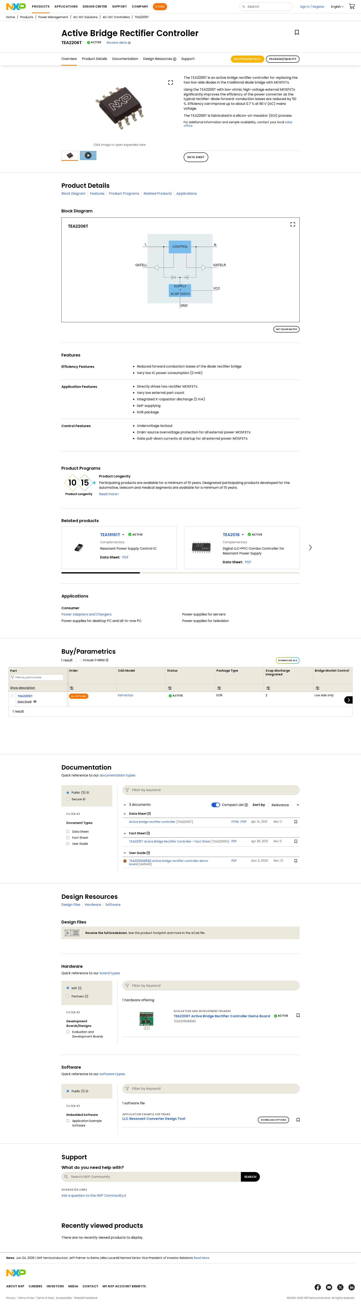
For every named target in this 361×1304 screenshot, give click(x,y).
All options (78, 696)
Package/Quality (282, 59)
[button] (337, 6)
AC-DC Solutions (85, 17)
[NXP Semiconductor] (16, 6)
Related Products (158, 193)
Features (97, 193)
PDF (125, 557)
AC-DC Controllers (116, 17)
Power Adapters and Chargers (86, 614)
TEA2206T (25, 696)
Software (113, 904)
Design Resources (157, 58)
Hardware (93, 904)
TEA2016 (231, 535)
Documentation (125, 58)
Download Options (273, 1119)
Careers (35, 1286)
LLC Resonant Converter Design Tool (153, 1118)
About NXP (15, 1286)
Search (250, 1177)
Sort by (259, 805)
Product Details (94, 58)
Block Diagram (73, 193)
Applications (186, 193)
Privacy (10, 1298)
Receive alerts (117, 43)
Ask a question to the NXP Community (92, 1195)
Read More (201, 1258)
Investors (55, 1286)
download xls (287, 660)
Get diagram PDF (286, 329)
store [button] (159, 6)
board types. (110, 973)
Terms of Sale (45, 1298)
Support (188, 58)
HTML (235, 821)
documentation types (117, 775)
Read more (108, 494)
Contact (90, 1286)
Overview (69, 58)
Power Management (53, 17)
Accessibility (64, 1298)
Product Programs (124, 193)
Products (26, 17)
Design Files (70, 904)
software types (112, 1074)
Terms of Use (26, 1298)
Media (73, 1286)
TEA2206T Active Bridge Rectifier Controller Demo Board (222, 1016)
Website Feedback (85, 1298)
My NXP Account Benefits (124, 1286)
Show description (22, 688)
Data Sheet (25, 701)
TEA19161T (110, 535)
